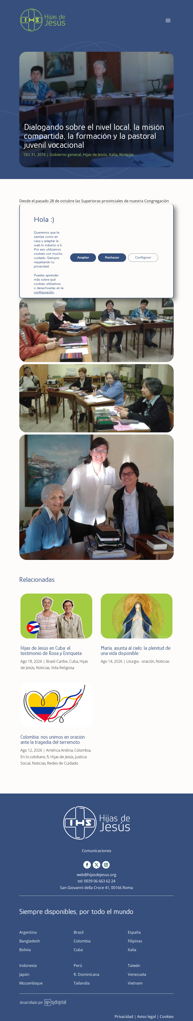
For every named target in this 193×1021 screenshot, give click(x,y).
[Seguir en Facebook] (87, 865)
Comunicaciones (96, 850)
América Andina (59, 750)
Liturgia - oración (140, 661)
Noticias (126, 154)
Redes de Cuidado (62, 763)
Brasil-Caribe (57, 661)
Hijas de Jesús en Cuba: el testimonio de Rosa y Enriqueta (51, 650)
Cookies (167, 1016)
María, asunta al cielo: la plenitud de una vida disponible (135, 650)
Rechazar (112, 257)
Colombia (82, 750)
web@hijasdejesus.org (96, 874)
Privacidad (124, 1016)
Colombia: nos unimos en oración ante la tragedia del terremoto (52, 739)
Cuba (73, 661)
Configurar (143, 257)
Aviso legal (146, 1016)
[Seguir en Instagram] (106, 865)
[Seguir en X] (96, 865)
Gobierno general (65, 154)
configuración (44, 292)
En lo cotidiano (32, 756)
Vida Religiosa (62, 667)
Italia (113, 154)
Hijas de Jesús (95, 154)
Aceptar (83, 257)
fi (48, 756)
